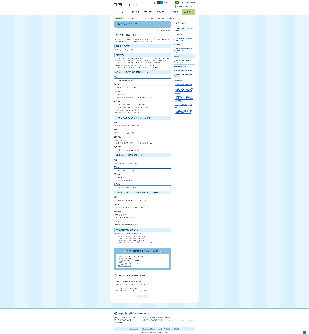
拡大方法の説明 (190, 2)
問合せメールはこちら (124, 266)
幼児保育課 (151, 18)
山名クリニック (122, 240)
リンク (160, 329)
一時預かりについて (181, 66)
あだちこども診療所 (124, 236)
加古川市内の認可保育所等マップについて (183, 61)
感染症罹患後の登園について (183, 70)
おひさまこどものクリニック (126, 242)
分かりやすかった (122, 284)
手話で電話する (118, 322)
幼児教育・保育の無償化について (183, 75)
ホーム (127, 18)
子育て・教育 (160, 18)
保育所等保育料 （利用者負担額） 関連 (183, 39)
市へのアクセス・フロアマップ (180, 321)
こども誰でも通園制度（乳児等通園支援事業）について (183, 112)
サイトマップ (134, 329)
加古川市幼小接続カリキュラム (183, 106)
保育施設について (180, 44)
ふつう (132, 284)
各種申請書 (178, 34)
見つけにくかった (142, 290)
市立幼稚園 (178, 81)
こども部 (143, 18)
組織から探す (135, 18)
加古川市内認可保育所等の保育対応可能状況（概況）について (183, 50)
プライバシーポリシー (148, 329)
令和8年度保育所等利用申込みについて (184, 29)
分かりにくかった (142, 284)
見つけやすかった (122, 290)
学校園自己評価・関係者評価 (183, 85)
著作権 (168, 329)
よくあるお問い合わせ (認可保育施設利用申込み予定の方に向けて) (184, 91)
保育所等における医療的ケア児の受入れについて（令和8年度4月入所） (184, 99)
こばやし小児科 (122, 238)
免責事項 (176, 329)
